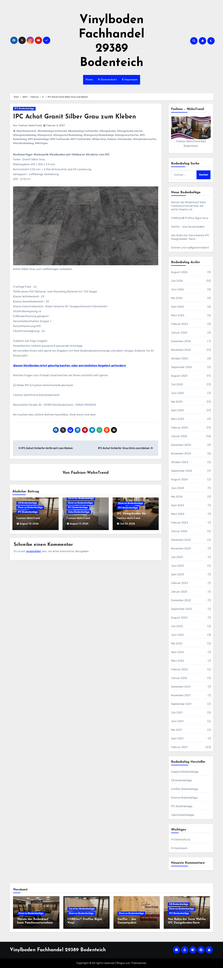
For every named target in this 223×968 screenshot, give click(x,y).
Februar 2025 (179, 427)
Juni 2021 (177, 721)
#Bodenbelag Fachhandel (52, 131)
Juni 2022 (177, 634)
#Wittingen (41, 143)
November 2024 (181, 453)
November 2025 (181, 349)
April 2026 (177, 306)
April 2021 (177, 738)
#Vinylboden (125, 139)
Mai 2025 (177, 401)
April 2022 (177, 652)
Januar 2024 (179, 531)
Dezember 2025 (181, 341)
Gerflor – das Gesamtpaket (188, 226)
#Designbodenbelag (24, 135)
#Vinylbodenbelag (23, 143)
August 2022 (179, 617)
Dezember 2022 (181, 600)
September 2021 (181, 704)
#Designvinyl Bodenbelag (67, 135)
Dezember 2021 (181, 686)
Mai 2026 (177, 298)
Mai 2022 (177, 643)
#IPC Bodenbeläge (38, 139)
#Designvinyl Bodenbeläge (98, 135)
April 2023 (177, 574)
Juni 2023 (177, 565)
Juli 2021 (177, 712)
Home (89, 79)
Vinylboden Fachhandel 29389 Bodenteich (58, 950)
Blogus (121, 963)
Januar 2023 (179, 591)
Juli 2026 (177, 280)
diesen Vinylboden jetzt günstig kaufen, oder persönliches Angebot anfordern (69, 365)
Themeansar (138, 963)
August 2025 (179, 375)
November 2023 (181, 548)
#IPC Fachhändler (81, 139)
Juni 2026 (177, 289)
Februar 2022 (179, 669)
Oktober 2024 (179, 462)
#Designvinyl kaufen (127, 135)
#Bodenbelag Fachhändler (83, 131)
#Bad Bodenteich (26, 131)
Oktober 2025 (179, 358)
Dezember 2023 (181, 539)
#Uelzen (111, 139)
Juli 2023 (177, 557)
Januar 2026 (179, 332)
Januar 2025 (179, 436)
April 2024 (177, 505)
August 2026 (179, 272)
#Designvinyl (44, 135)
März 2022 (177, 660)
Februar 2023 (179, 583)
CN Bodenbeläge (27, 503)
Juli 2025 (177, 384)
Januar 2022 (179, 678)
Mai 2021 (176, 729)
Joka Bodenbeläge (79, 512)
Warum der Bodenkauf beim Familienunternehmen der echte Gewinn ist (188, 206)
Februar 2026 (179, 324)
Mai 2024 (177, 496)
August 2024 (179, 479)
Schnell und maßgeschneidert (190, 247)
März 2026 (177, 315)
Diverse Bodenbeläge (30, 507)
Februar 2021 (179, 747)
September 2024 (181, 470)
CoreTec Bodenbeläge (81, 498)
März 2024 (177, 514)
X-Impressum (130, 79)
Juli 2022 (177, 626)
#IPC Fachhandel (59, 139)
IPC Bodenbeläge (24, 108)
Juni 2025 (177, 393)
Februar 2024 (179, 522)
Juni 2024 (177, 488)
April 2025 (177, 410)
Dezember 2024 (181, 444)
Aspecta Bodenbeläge (185, 771)
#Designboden (107, 131)
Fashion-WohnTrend (30, 125)
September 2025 (181, 367)
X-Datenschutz (107, 79)
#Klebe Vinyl (99, 139)
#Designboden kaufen (130, 131)
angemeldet (33, 551)
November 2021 (181, 695)
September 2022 (181, 609)
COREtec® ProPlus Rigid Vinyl (189, 218)
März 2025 (177, 419)
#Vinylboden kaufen (144, 139)
